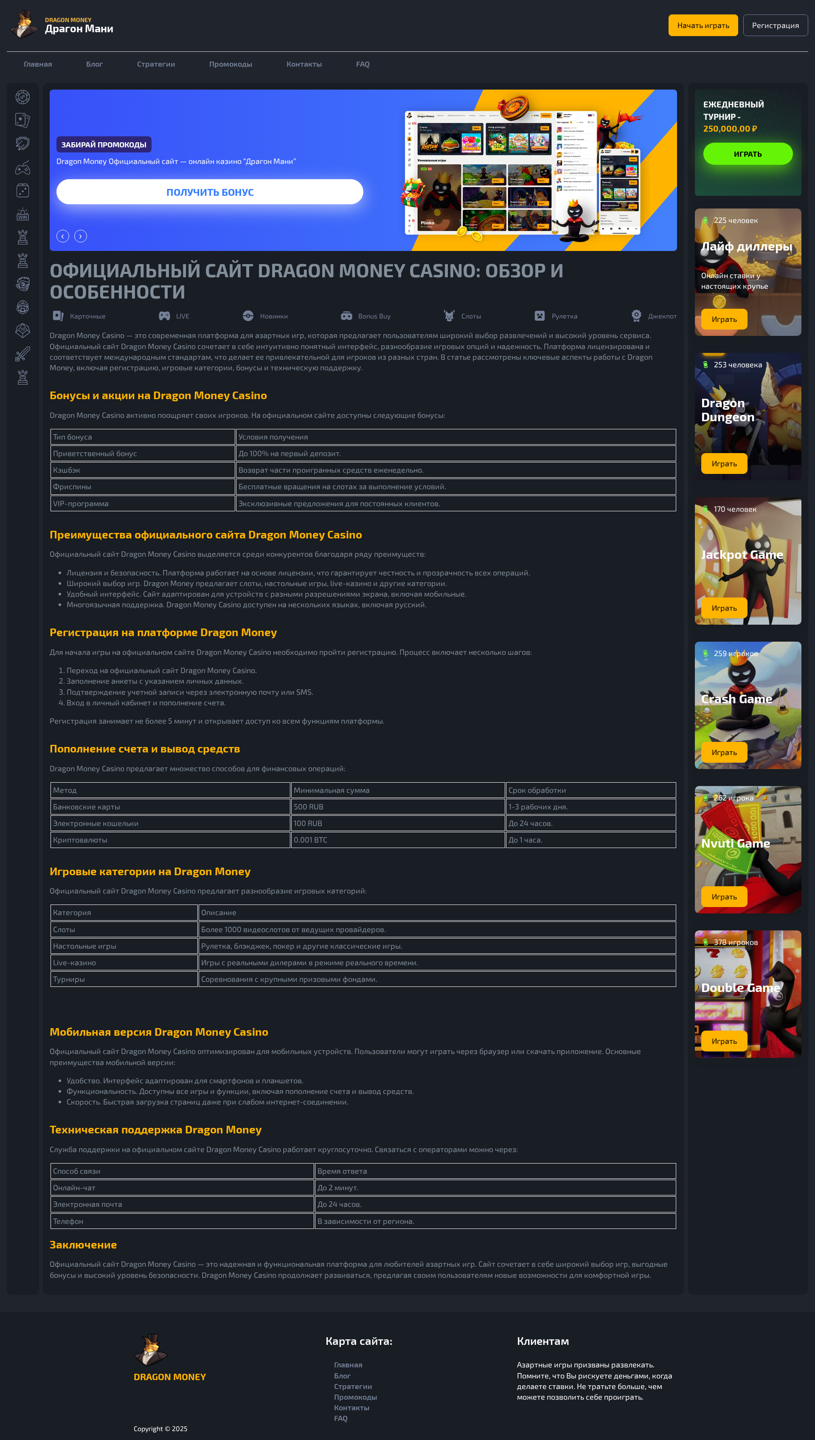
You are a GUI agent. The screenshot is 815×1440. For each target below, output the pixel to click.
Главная (38, 63)
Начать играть (703, 25)
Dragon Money (170, 1376)
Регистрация (775, 25)
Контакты (304, 63)
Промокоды (231, 63)
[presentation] (62, 236)
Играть (357, 192)
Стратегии (156, 63)
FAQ (363, 63)
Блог (94, 63)
